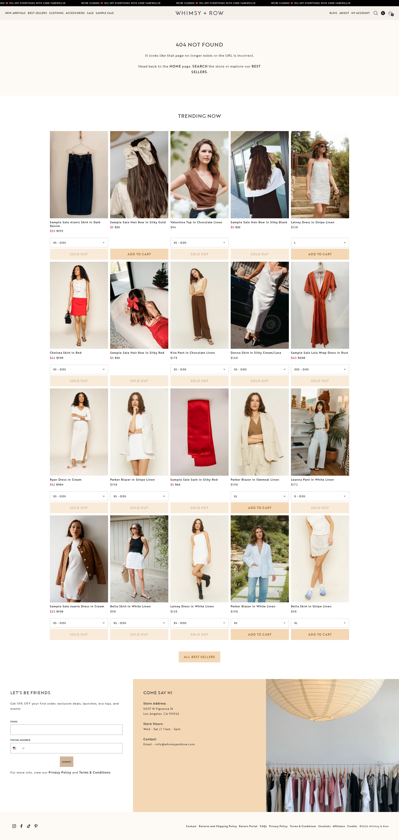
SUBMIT (66, 762)
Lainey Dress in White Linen (192, 606)
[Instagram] (14, 826)
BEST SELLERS (37, 13)
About (344, 13)
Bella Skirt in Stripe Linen (311, 606)
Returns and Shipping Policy (218, 826)
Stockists (324, 826)
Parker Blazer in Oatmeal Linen (255, 479)
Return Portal (248, 826)
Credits (352, 826)
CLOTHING (56, 13)
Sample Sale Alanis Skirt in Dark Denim (75, 224)
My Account (360, 13)
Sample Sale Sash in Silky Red (194, 479)
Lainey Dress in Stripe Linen (313, 222)
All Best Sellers (199, 657)
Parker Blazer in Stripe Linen (132, 479)
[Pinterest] (35, 826)
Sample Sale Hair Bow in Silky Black (259, 222)
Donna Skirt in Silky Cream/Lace (256, 353)
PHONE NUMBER (20, 740)
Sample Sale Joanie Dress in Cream (77, 606)
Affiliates (339, 826)
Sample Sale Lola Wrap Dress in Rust (319, 353)
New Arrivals (15, 13)
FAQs (263, 826)
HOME (175, 66)
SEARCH (200, 66)
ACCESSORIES (75, 13)
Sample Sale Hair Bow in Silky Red (137, 353)
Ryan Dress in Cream (66, 479)
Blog (333, 13)
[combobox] (18, 748)
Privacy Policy (60, 772)
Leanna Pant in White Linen (312, 479)
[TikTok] (28, 826)
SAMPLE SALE (105, 13)
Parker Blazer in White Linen (253, 606)
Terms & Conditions (94, 772)
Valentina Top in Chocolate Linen (196, 222)
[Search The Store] (375, 13)
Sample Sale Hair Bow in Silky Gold (138, 222)
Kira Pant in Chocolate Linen (192, 353)
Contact (191, 826)
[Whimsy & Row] (199, 13)
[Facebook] (21, 826)
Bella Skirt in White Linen (130, 606)
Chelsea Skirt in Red (66, 353)
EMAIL (14, 721)
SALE (90, 13)
